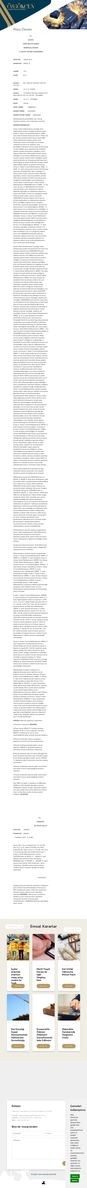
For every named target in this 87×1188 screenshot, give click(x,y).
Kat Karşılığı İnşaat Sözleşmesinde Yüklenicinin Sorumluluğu (19, 1033)
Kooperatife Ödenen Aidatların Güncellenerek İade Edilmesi (44, 1033)
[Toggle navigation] (77, 6)
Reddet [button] (74, 1180)
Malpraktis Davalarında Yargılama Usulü (68, 1033)
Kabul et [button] (75, 1176)
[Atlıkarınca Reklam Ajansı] (43, 1182)
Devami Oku (18, 986)
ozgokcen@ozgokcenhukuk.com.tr (31, 1115)
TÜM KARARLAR (72, 929)
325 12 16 (37, 1118)
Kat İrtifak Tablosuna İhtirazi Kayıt (69, 972)
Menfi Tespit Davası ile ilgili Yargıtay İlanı (43, 973)
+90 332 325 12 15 (26, 1118)
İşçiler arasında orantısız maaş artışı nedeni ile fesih (17, 973)
